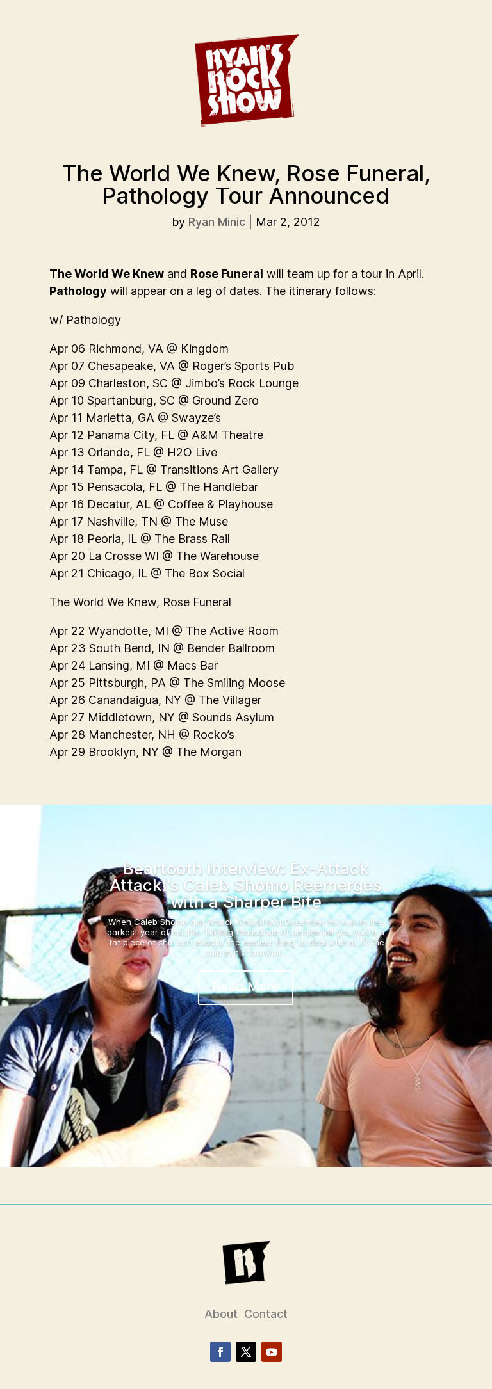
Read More (245, 986)
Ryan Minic (216, 222)
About (221, 1314)
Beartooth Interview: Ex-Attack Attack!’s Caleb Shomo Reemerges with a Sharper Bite (246, 884)
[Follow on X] (246, 1352)
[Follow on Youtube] (271, 1352)
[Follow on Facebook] (220, 1352)
